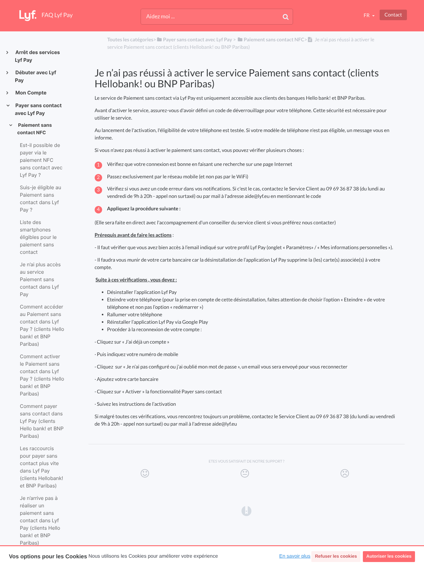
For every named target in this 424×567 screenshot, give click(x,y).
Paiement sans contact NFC (34, 128)
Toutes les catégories (130, 40)
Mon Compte (31, 92)
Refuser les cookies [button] (336, 556)
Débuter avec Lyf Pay (35, 76)
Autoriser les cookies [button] (389, 556)
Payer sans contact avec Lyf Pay (38, 109)
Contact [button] (393, 15)
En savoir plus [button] (295, 556)
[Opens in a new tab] (246, 510)
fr (366, 15)
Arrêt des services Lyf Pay (37, 56)
